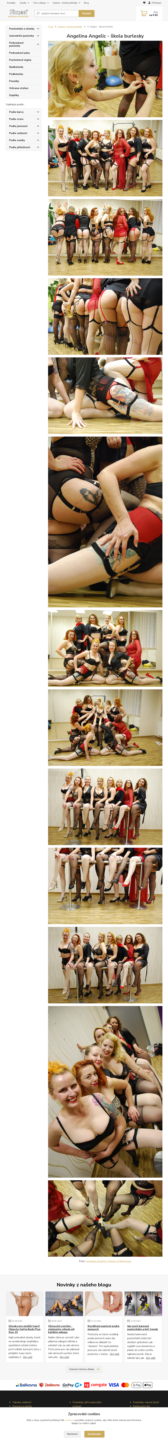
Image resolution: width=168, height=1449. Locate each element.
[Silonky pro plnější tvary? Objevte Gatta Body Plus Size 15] (24, 1303)
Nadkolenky (16, 67)
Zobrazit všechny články (81, 1369)
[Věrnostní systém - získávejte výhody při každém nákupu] (64, 1303)
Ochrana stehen (18, 88)
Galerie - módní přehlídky (65, 2)
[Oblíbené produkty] (144, 3)
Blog (86, 2)
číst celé (27, 1357)
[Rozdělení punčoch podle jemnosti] (104, 1303)
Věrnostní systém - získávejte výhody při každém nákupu (61, 1329)
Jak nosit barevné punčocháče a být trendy (142, 1328)
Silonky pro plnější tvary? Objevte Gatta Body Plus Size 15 (25, 1329)
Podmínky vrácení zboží (146, 1402)
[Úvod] (19, 13)
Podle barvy (16, 112)
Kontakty (11, 2)
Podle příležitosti (19, 147)
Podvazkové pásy (19, 53)
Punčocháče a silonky (21, 28)
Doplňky (14, 95)
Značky (23, 2)
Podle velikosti (18, 133)
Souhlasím (94, 1434)
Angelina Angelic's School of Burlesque (108, 1261)
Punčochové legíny (20, 60)
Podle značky (17, 140)
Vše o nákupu (39, 2)
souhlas (69, 1420)
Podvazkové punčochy (16, 44)
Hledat (86, 13)
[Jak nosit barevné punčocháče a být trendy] (143, 1303)
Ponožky (14, 81)
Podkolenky (16, 74)
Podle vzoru (16, 119)
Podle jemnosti (18, 126)
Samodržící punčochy (21, 35)
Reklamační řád (141, 1406)
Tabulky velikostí (21, 1402)
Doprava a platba (22, 1406)
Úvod (50, 26)
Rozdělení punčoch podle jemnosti (103, 1328)
